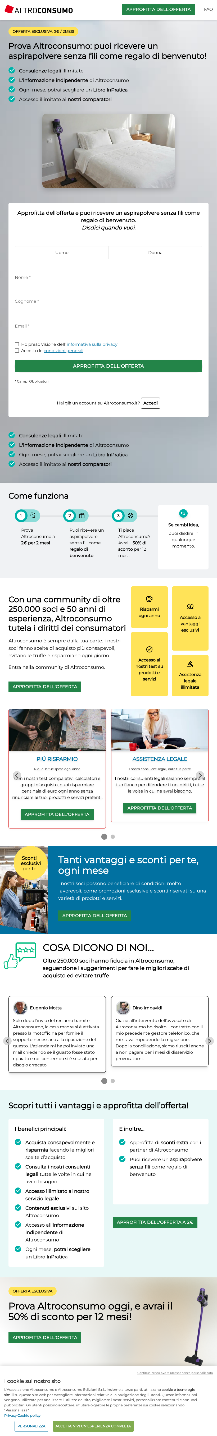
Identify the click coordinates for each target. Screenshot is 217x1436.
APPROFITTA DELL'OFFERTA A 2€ (155, 1222)
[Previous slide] (17, 775)
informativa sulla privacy (92, 344)
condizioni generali (63, 350)
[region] (108, 1401)
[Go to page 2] (113, 837)
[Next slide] (200, 775)
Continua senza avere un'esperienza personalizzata (175, 1373)
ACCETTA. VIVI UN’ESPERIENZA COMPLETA (93, 1426)
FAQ (208, 9)
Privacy (10, 1415)
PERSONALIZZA (31, 1426)
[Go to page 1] (104, 837)
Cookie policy (28, 1415)
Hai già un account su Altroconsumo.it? (107, 403)
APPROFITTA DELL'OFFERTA (158, 9)
